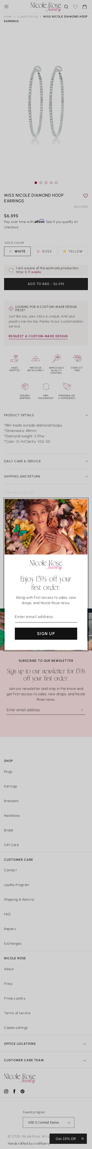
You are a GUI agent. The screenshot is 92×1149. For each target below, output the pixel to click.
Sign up (46, 633)
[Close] (82, 504)
